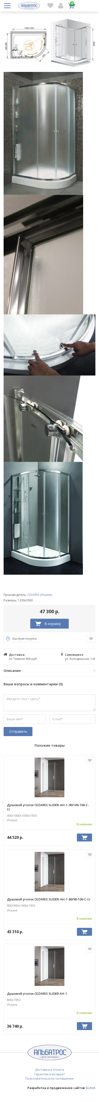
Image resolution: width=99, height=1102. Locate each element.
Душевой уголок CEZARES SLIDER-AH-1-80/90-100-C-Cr (49, 899)
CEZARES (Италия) (39, 595)
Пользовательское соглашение (49, 1078)
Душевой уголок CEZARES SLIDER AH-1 (37, 993)
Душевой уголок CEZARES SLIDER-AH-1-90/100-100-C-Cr (48, 807)
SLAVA (90, 1088)
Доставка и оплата (49, 1069)
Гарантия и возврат (49, 1074)
